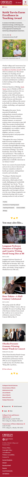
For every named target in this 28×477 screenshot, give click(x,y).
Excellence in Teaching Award (11, 204)
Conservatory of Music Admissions (12, 424)
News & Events (6, 397)
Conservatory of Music (8, 388)
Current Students (7, 460)
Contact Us (5, 457)
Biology (5, 210)
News (5, 7)
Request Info (7, 406)
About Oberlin (6, 395)
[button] (19, 2)
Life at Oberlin (6, 392)
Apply (5, 411)
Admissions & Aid (7, 390)
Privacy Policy (6, 448)
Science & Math (21, 207)
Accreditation (6, 452)
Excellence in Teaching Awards (11, 70)
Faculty (5, 201)
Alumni (4, 462)
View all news (8, 369)
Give (11, 411)
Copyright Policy (7, 450)
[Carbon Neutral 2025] (14, 439)
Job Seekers (5, 473)
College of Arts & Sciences (10, 385)
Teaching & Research (8, 207)
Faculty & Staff (6, 465)
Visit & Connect (18, 406)
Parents (4, 468)
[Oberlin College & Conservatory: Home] (6, 2)
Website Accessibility (8, 455)
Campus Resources (8, 400)
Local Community (7, 471)
